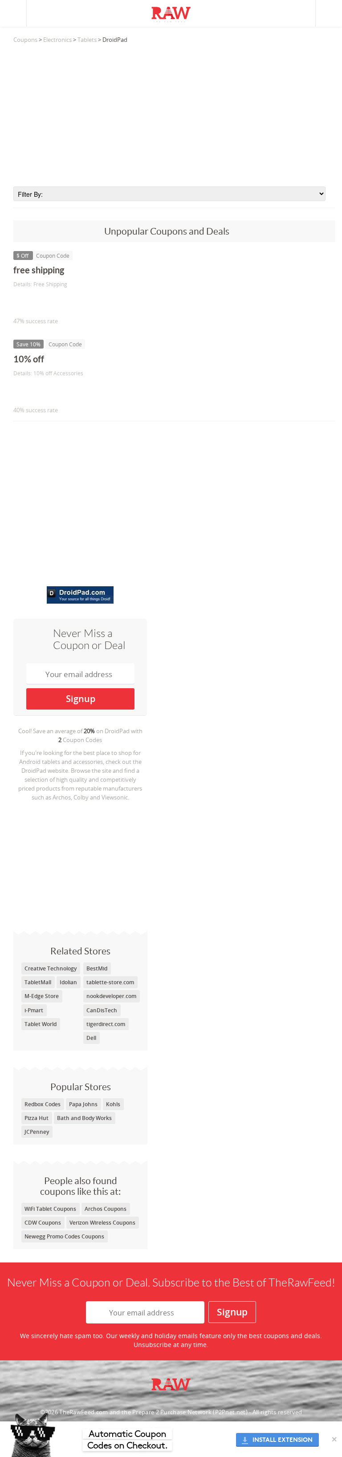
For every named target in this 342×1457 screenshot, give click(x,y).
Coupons (25, 40)
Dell (91, 1038)
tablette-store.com (110, 982)
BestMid (96, 968)
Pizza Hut (36, 1118)
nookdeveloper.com (111, 996)
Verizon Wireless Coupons (102, 1222)
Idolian (68, 982)
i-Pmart (33, 1010)
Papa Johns (83, 1104)
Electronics (57, 40)
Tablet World (40, 1024)
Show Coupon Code (53, 302)
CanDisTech (101, 1010)
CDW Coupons (42, 1222)
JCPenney (36, 1132)
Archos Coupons (105, 1209)
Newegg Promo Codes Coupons (64, 1236)
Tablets (87, 40)
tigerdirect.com (105, 1024)
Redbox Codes (42, 1104)
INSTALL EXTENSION (282, 1440)
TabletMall (37, 982)
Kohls (113, 1104)
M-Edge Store (41, 996)
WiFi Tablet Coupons (50, 1209)
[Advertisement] (174, 115)
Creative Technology (50, 968)
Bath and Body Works (84, 1118)
